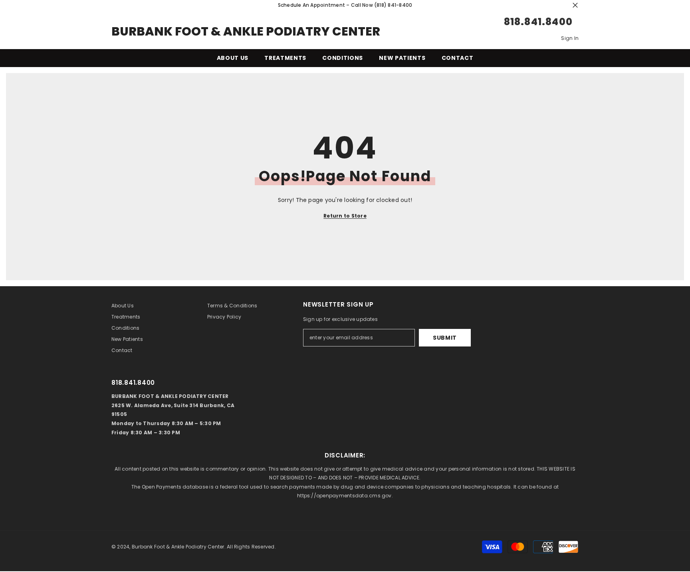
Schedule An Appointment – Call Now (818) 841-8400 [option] (345, 5)
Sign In (570, 38)
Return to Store (345, 215)
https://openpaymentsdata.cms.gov (344, 495)
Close (575, 5)
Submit (445, 338)
